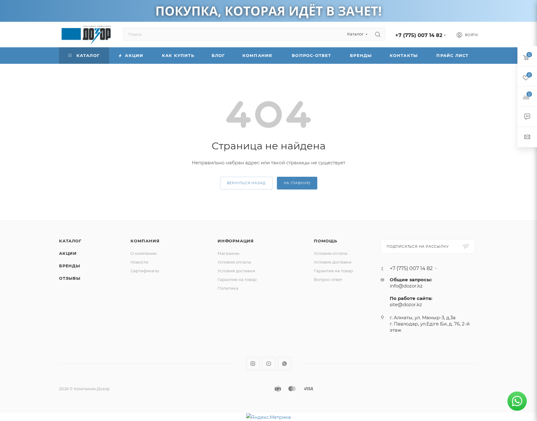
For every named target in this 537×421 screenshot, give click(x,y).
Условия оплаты (234, 262)
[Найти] (377, 34)
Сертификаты (145, 270)
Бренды (69, 265)
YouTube (268, 363)
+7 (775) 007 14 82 (418, 35)
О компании (144, 253)
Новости (139, 262)
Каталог (70, 240)
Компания (145, 240)
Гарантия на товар (237, 279)
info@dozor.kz (406, 286)
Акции (68, 253)
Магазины (228, 253)
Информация (236, 240)
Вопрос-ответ (328, 279)
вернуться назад (246, 183)
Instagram (252, 363)
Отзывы (69, 278)
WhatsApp (284, 363)
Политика (228, 288)
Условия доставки (236, 270)
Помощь (325, 240)
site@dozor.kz (406, 304)
